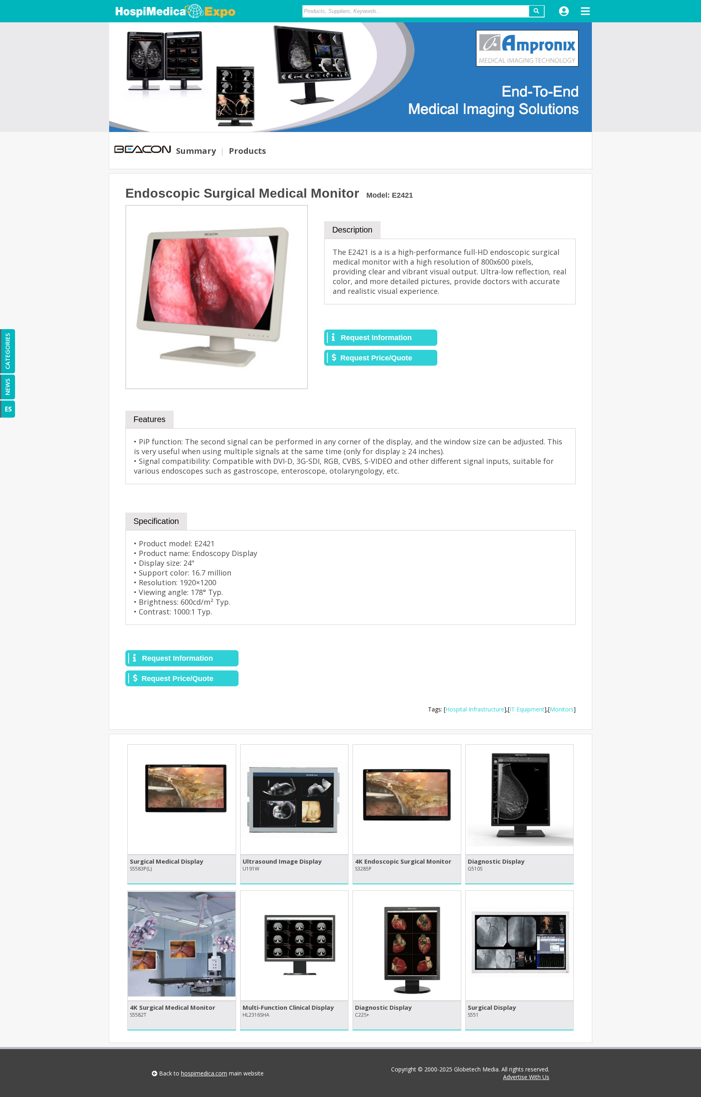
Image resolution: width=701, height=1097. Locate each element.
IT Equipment (527, 709)
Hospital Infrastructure (474, 709)
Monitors (562, 709)
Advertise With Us (526, 1077)
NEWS (7, 387)
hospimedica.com (204, 1073)
